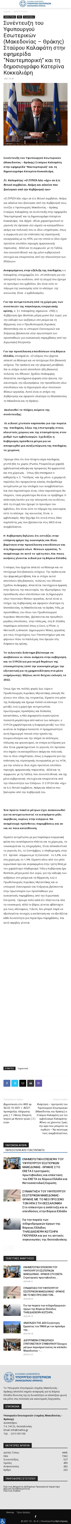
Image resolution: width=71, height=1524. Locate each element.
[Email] (22, 1083)
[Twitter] (14, 1083)
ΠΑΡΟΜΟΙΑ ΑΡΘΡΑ (16, 1145)
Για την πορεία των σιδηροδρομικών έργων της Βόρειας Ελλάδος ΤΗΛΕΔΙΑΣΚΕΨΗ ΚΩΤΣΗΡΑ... (44, 1309)
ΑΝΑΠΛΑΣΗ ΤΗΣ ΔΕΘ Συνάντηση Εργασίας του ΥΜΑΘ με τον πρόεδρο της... (44, 1326)
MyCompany (61, 1521)
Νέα (19, 17)
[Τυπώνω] (30, 1083)
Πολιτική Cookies (12, 1491)
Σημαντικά (23, 1068)
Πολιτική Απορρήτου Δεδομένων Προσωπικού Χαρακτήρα (31, 1487)
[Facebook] (6, 1083)
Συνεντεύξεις (29, 17)
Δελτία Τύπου (21, 11)
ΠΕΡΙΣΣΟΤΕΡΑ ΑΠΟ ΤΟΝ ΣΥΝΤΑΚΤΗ (25, 1150)
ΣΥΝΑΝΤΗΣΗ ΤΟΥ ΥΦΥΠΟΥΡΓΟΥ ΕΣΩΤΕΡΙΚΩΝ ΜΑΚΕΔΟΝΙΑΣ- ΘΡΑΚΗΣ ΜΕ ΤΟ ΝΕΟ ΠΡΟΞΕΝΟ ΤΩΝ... (44, 1291)
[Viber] (38, 1083)
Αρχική (6, 11)
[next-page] (11, 1248)
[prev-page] (5, 1248)
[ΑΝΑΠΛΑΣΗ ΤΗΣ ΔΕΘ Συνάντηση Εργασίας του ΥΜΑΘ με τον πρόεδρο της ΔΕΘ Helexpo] (12, 1327)
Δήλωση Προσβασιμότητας (16, 1489)
